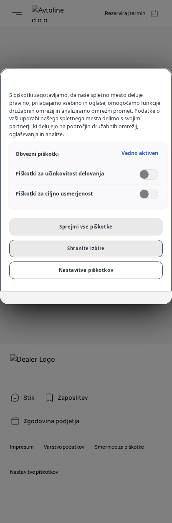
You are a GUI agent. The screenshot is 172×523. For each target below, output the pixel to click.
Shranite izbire (86, 248)
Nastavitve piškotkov (86, 270)
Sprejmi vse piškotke (85, 226)
